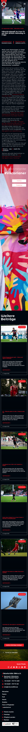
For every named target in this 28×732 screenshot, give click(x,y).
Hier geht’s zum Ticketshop (11, 156)
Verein (4, 699)
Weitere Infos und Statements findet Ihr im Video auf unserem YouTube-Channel (13, 114)
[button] (24, 3)
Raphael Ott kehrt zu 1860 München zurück (13, 572)
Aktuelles (5, 691)
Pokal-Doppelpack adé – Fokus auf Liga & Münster (12, 358)
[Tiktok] (11, 667)
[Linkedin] (25, 667)
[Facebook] (16, 667)
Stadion (4, 702)
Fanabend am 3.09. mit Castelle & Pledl (12, 465)
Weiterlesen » (6, 370)
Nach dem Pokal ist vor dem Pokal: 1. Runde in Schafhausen (13, 518)
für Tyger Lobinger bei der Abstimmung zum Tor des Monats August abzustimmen (13, 123)
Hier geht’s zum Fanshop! (11, 158)
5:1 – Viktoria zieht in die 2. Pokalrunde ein (13, 412)
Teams (4, 694)
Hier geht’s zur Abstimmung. (12, 131)
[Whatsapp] (19, 667)
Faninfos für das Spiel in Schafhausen (13, 624)
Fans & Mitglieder (8, 705)
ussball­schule (6, 707)
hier (19, 155)
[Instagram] (8, 667)
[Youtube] (14, 667)
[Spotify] (22, 667)
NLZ (3, 697)
